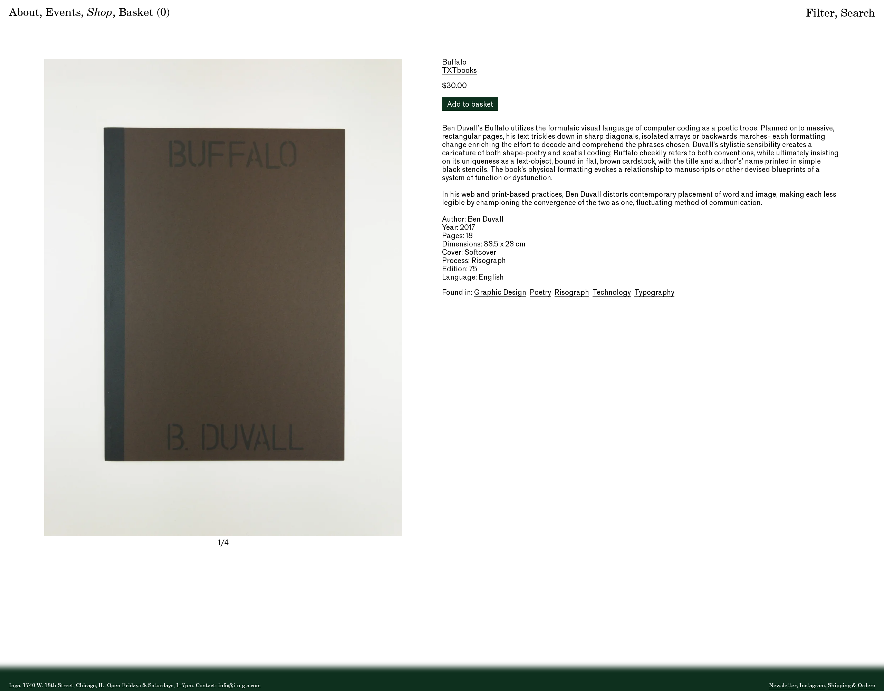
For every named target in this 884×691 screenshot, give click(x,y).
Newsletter (783, 685)
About (24, 11)
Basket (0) (144, 11)
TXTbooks (459, 71)
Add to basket (470, 104)
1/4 (223, 543)
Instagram (812, 685)
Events (63, 11)
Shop (100, 11)
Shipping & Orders (851, 685)
